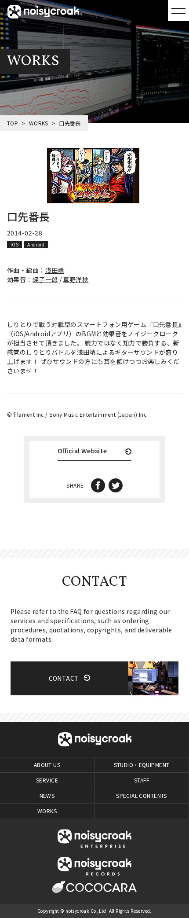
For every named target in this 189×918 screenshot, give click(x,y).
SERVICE (47, 780)
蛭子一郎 (45, 279)
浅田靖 (54, 270)
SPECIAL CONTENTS (141, 795)
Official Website (82, 451)
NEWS (47, 795)
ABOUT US (47, 764)
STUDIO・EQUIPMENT (142, 764)
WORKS (38, 123)
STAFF (141, 780)
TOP (12, 123)
